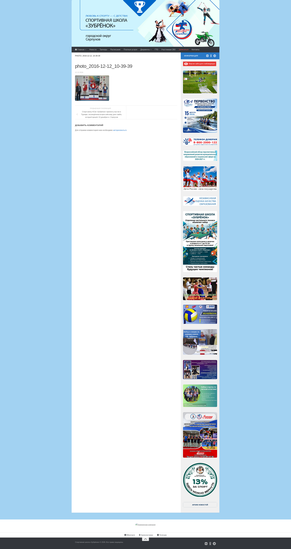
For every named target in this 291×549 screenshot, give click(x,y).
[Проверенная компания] (145, 525)
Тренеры (103, 50)
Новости (93, 50)
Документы (145, 50)
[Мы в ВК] (207, 55)
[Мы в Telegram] (214, 55)
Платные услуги (130, 50)
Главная (80, 50)
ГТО (156, 50)
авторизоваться (120, 130)
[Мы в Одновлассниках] (211, 55)
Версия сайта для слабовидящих (201, 64)
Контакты (195, 50)
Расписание (115, 50)
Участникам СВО (168, 50)
